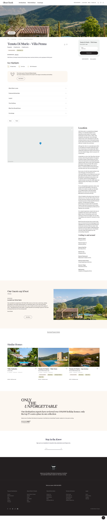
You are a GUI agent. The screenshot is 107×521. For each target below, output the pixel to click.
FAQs (48, 499)
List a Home (84, 2)
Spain (8, 499)
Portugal (9, 502)
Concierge (40, 2)
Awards (28, 496)
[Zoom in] (72, 128)
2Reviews (16, 54)
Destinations (22, 2)
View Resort (20, 78)
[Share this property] (64, 44)
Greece (8, 500)
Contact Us (93, 2)
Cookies (87, 497)
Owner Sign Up (69, 496)
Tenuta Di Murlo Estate (28, 39)
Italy (8, 39)
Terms (17, 121)
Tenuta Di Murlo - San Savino (78, 369)
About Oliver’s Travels (31, 494)
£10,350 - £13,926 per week (43, 379)
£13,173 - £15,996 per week (73, 379)
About (89, 2)
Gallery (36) (11, 33)
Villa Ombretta (12, 369)
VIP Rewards (49, 496)
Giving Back (29, 499)
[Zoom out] (72, 130)
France (8, 494)
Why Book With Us (50, 500)
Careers (28, 502)
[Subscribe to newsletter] (61, 448)
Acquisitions (68, 499)
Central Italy (13, 39)
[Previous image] (10, 357)
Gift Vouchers (49, 497)
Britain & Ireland (10, 496)
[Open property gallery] (53, 18)
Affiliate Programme (70, 500)
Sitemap (87, 499)
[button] (103, 517)
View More (28, 317)
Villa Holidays (31, 2)
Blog (28, 500)
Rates (10, 121)
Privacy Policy (88, 496)
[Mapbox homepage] (10, 161)
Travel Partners (69, 497)
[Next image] (36, 357)
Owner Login (68, 494)
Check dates (89, 53)
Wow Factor (19, 50)
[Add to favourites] (66, 44)
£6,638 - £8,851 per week (11, 379)
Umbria (19, 39)
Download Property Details (53, 332)
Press (28, 497)
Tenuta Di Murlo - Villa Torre (47, 369)
